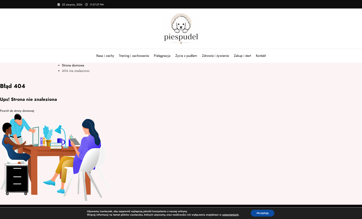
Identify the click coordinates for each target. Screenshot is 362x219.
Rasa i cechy (105, 55)
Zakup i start (242, 55)
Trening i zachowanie (134, 55)
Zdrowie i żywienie (215, 55)
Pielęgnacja (162, 55)
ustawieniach (230, 215)
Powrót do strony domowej (17, 111)
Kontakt (261, 55)
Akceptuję (262, 213)
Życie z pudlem (186, 55)
